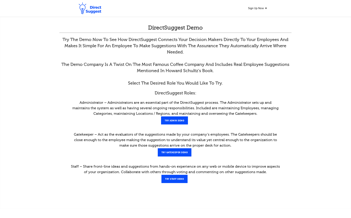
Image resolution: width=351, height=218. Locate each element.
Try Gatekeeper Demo (174, 152)
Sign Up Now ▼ (257, 8)
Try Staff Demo (174, 179)
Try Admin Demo (174, 120)
